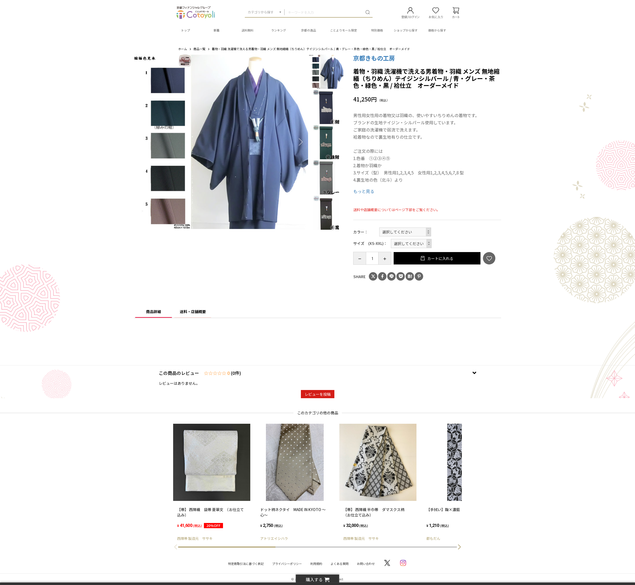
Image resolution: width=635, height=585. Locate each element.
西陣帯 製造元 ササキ (195, 538)
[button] (459, 547)
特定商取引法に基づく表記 (246, 563)
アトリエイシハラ (274, 538)
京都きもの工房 (374, 58)
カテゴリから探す (261, 12)
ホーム (182, 49)
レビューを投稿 (318, 394)
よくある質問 (340, 563)
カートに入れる (440, 258)
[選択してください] (411, 243)
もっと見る (363, 191)
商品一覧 (199, 49)
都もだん (433, 538)
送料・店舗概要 (193, 311)
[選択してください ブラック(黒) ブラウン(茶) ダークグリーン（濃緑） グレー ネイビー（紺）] (405, 232)
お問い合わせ (366, 563)
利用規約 (316, 563)
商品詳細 (153, 311)
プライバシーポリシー (287, 563)
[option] (221, 142)
